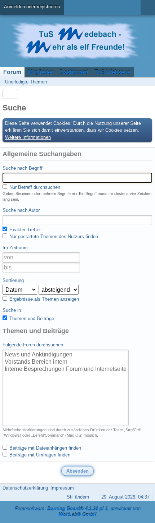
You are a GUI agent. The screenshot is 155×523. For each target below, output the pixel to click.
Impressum (62, 488)
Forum (12, 72)
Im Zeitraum (15, 247)
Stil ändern (78, 497)
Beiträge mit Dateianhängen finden (44, 448)
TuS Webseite (112, 72)
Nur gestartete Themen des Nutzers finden (53, 236)
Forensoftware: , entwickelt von (78, 512)
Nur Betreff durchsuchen (34, 187)
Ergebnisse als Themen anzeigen (43, 299)
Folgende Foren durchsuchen (33, 344)
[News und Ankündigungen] (65, 355)
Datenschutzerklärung (25, 488)
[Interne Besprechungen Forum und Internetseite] (65, 369)
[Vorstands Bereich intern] (65, 362)
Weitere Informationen (28, 137)
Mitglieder (40, 72)
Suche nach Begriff (23, 168)
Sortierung (13, 280)
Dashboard (73, 72)
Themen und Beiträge (31, 318)
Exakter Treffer (24, 229)
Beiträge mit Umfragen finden (39, 455)
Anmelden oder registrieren (32, 6)
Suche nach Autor (21, 210)
